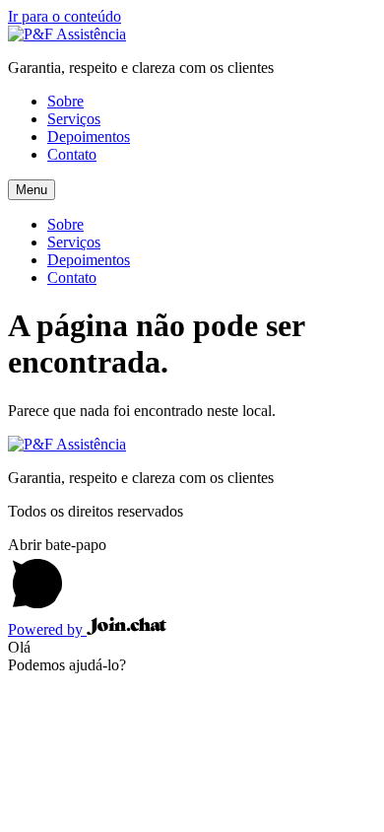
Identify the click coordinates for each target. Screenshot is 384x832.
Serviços (73, 118)
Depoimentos (88, 136)
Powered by (47, 629)
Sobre (65, 101)
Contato (71, 154)
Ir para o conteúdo (64, 16)
